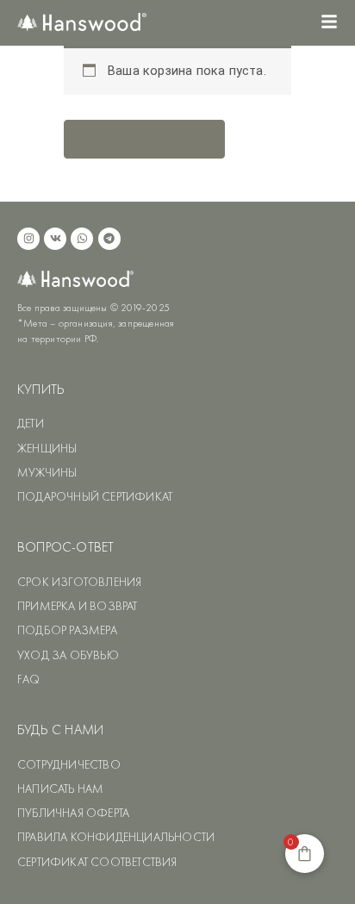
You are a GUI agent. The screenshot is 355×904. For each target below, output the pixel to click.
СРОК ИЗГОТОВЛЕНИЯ (79, 581)
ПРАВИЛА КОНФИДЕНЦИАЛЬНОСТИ (116, 837)
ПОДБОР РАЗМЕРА (67, 630)
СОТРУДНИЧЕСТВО (69, 764)
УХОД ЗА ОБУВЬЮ (68, 655)
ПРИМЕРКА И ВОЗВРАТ (77, 606)
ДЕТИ (30, 423)
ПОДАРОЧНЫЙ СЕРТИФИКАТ (94, 496)
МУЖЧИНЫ (47, 472)
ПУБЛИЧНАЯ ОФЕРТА (73, 812)
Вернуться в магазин (144, 138)
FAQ (28, 679)
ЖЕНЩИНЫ (47, 448)
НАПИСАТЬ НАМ (60, 788)
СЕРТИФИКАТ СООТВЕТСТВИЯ (97, 862)
